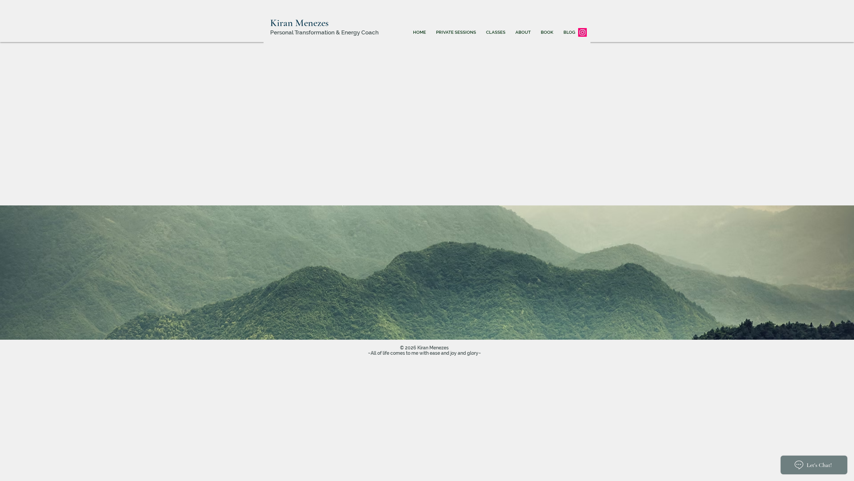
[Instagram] (582, 32)
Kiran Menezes (299, 23)
